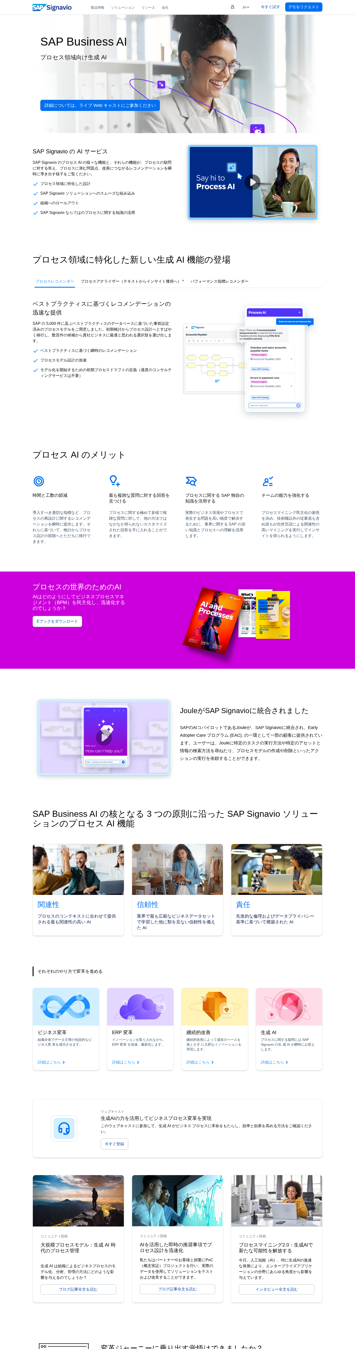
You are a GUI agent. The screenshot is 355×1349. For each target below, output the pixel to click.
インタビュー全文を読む (277, 1289)
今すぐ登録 (114, 1144)
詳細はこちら (49, 1062)
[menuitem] (97, 7)
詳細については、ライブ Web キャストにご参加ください (100, 105)
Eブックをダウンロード (57, 621)
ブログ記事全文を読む (78, 1289)
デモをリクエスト (303, 7)
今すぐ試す (270, 7)
